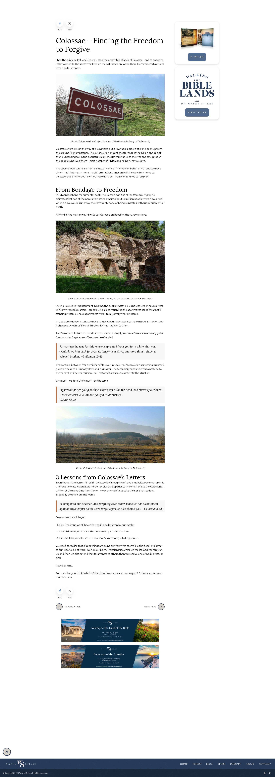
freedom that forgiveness (70, 337)
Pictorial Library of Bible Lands (133, 141)
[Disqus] (110, 707)
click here (66, 577)
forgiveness (73, 68)
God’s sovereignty (119, 373)
